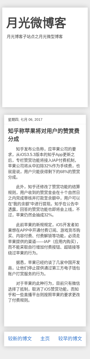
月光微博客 (36, 23)
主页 (45, 338)
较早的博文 (70, 338)
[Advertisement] (45, 73)
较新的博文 (20, 338)
